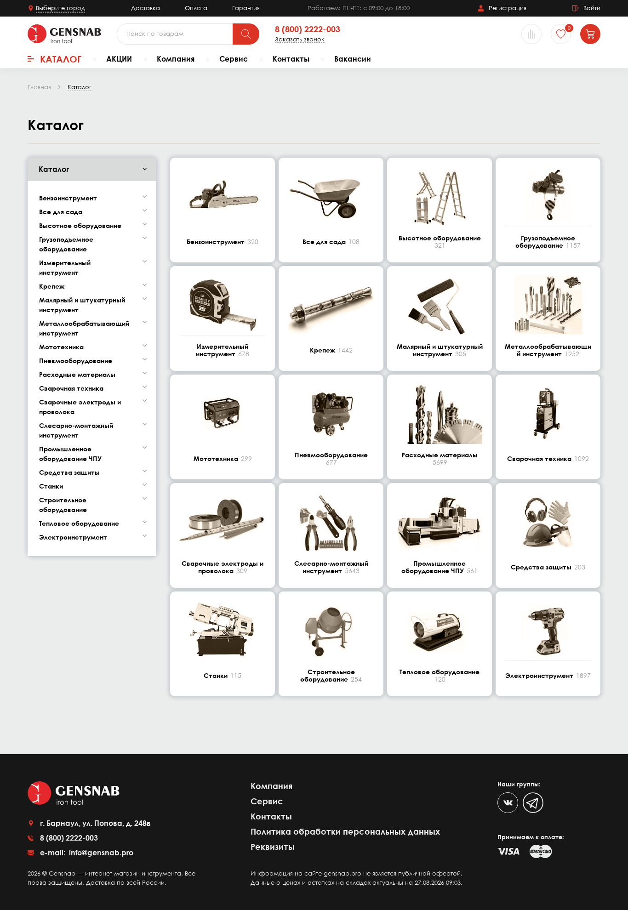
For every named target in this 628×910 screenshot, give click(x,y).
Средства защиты (69, 472)
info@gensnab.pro (100, 852)
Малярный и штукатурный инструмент (82, 304)
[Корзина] (590, 34)
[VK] (507, 802)
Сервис (233, 58)
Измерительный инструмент (65, 267)
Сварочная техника (71, 388)
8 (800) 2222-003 (307, 29)
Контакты (291, 58)
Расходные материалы (77, 374)
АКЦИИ (119, 58)
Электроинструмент (73, 537)
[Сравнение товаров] (531, 34)
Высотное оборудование (80, 225)
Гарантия (246, 7)
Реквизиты (273, 847)
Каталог (60, 58)
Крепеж (51, 286)
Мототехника (61, 347)
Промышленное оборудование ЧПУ (70, 453)
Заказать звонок (300, 39)
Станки (51, 486)
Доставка (145, 7)
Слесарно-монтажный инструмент (76, 430)
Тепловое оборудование (79, 523)
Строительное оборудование (63, 504)
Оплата (196, 7)
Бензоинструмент (68, 198)
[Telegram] (533, 802)
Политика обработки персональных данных (345, 831)
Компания (175, 58)
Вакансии (352, 58)
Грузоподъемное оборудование (66, 244)
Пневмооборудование (75, 360)
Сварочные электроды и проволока (80, 406)
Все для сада (60, 212)
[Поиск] (246, 34)
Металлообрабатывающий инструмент (84, 328)
